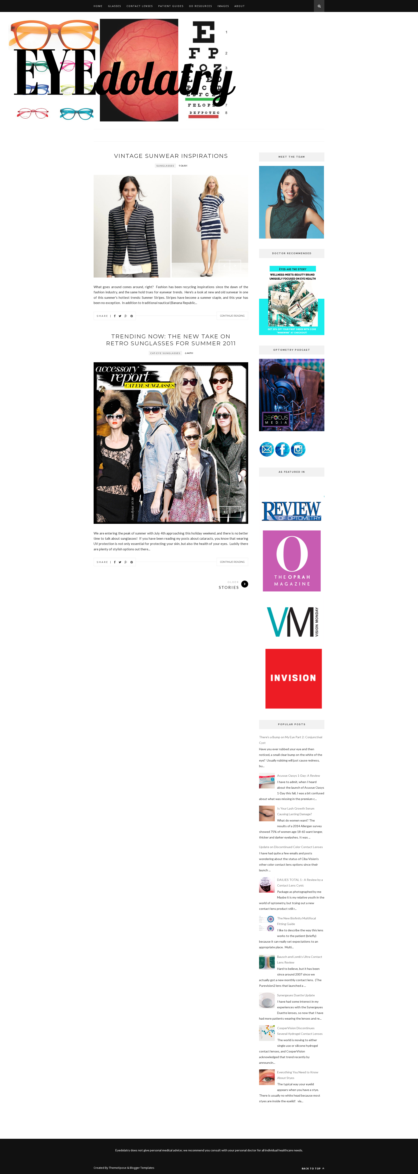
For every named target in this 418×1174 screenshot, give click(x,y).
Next (235, 265)
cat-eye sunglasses (165, 353)
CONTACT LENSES (139, 6)
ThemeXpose (117, 1168)
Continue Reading (232, 315)
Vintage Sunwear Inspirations (171, 155)
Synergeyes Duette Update (296, 995)
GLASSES (114, 6)
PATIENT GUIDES (171, 6)
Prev (224, 265)
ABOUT (239, 6)
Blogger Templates (142, 1168)
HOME (98, 6)
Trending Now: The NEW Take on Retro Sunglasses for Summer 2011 (171, 340)
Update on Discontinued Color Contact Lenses (291, 847)
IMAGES (223, 6)
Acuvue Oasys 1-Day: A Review (298, 775)
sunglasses (165, 165)
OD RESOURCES (200, 6)
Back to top (312, 1168)
